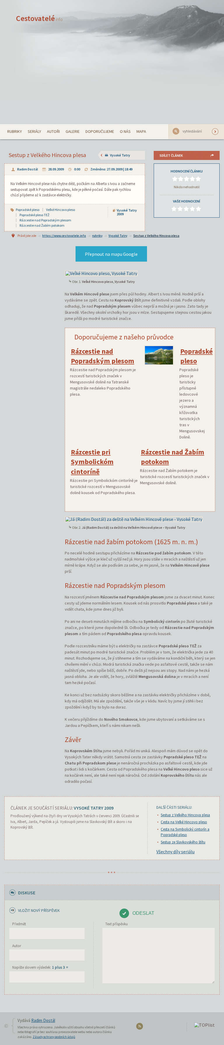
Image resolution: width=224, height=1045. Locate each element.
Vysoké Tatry (120, 155)
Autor (16, 946)
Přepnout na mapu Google (111, 254)
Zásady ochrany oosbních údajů (54, 1037)
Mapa (141, 131)
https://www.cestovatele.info (64, 236)
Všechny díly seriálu (175, 851)
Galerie (73, 131)
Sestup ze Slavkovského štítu (183, 842)
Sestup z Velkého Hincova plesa (156, 236)
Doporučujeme (99, 131)
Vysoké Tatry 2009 (127, 212)
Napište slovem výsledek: (40, 967)
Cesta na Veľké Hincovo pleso (184, 822)
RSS (140, 1027)
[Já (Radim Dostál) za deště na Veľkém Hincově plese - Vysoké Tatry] (134, 518)
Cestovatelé (39, 18)
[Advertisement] (112, 80)
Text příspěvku (116, 924)
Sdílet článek (171, 155)
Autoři (53, 131)
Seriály (34, 131)
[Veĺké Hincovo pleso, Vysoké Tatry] (101, 273)
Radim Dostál (27, 169)
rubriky (97, 236)
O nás (125, 131)
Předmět (19, 924)
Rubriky (14, 131)
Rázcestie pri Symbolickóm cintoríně (92, 461)
